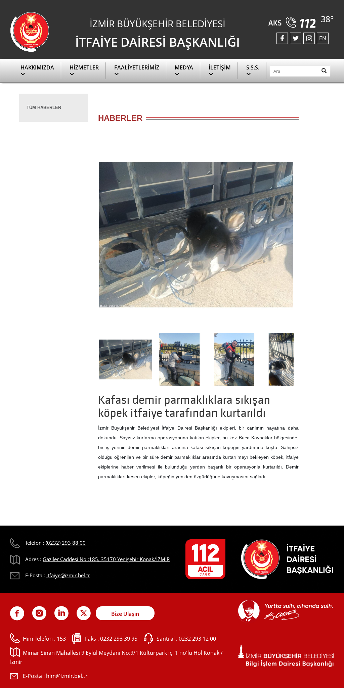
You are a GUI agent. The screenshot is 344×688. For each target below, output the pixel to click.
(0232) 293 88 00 (66, 542)
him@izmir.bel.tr (67, 676)
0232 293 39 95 (118, 638)
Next (303, 237)
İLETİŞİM (220, 67)
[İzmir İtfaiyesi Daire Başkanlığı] (29, 31)
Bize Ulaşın (125, 614)
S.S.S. (252, 67)
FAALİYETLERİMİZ (136, 67)
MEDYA (184, 67)
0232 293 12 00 (197, 638)
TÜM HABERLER (44, 107)
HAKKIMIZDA (37, 67)
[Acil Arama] (293, 20)
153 (61, 638)
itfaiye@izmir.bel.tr (68, 575)
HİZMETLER (84, 67)
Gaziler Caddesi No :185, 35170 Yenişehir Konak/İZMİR (106, 559)
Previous (88, 237)
